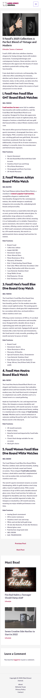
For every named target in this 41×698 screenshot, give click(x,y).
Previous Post (20, 543)
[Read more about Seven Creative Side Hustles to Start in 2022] (20, 618)
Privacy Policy (21, 689)
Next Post (20, 550)
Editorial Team (20, 687)
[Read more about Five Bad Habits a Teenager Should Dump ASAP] (20, 579)
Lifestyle (6, 49)
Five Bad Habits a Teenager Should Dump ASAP (18, 596)
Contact (20, 692)
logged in (16, 660)
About (20, 684)
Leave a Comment (16, 49)
